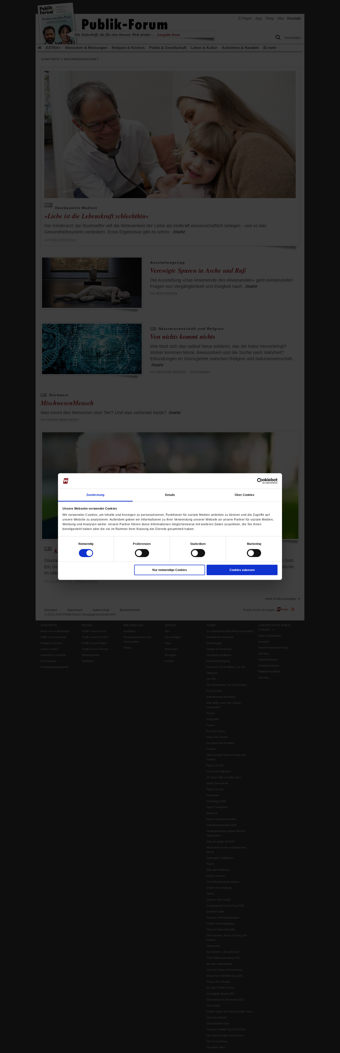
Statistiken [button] (198, 543)
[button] (86, 544)
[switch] (142, 553)
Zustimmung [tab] (95, 494)
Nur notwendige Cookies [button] (169, 569)
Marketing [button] (254, 543)
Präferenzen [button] (142, 543)
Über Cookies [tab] (244, 494)
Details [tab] (170, 494)
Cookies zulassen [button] (242, 569)
